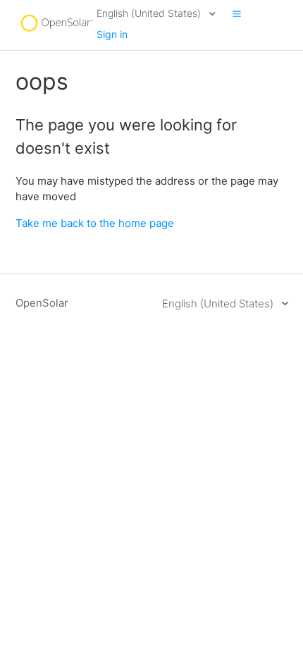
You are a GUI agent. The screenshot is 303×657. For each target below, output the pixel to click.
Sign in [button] (112, 34)
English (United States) (150, 13)
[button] (237, 13)
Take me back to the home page (95, 223)
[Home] (56, 32)
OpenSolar (42, 302)
